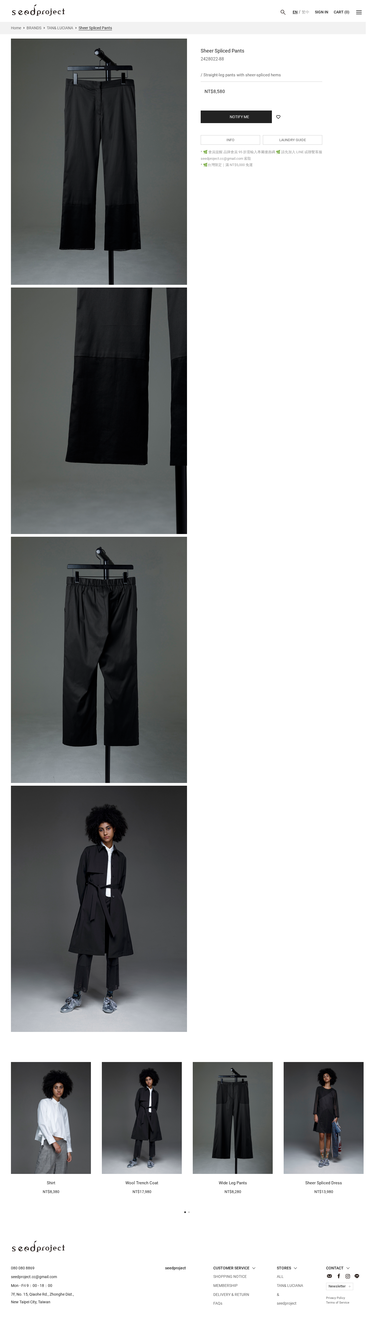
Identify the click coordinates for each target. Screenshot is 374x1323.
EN (295, 12)
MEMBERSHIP (225, 1285)
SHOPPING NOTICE (230, 1276)
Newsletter (337, 1286)
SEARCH (283, 12)
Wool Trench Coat (141, 1182)
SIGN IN (321, 12)
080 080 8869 (22, 1268)
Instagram (347, 1276)
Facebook (338, 1276)
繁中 (305, 12)
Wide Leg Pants (233, 1182)
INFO (230, 140)
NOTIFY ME (226, 1167)
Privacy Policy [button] (324, 1313)
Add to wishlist (278, 117)
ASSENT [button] (356, 1313)
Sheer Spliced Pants (38, 10)
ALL (280, 1276)
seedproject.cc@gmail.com (34, 1277)
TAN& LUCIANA (60, 28)
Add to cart (48, 1167)
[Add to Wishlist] (84, 1167)
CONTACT (329, 1276)
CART (341, 12)
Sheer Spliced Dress (323, 1182)
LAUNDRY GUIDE (292, 140)
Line (356, 1276)
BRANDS (34, 28)
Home (16, 28)
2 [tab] (189, 1212)
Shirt (51, 1182)
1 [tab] (185, 1212)
